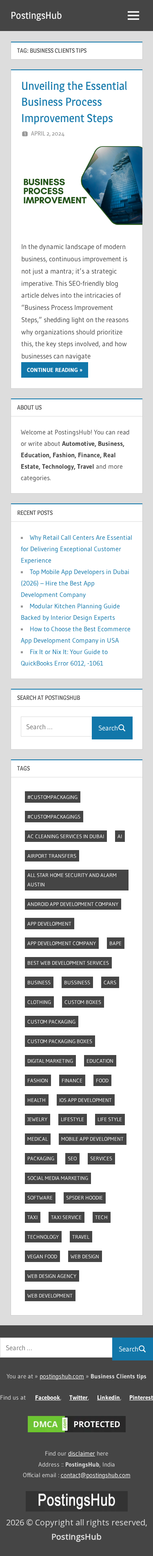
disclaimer (81, 1453)
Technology (43, 1236)
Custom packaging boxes (59, 1041)
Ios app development (85, 1100)
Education (99, 1060)
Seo (72, 1158)
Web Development (50, 1295)
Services (101, 1158)
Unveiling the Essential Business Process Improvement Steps (74, 102)
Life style (110, 1119)
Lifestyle (72, 1119)
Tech (101, 1217)
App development (49, 923)
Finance (72, 1080)
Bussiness (77, 982)
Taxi (32, 1217)
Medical (37, 1138)
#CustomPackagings (53, 816)
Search (108, 727)
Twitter (78, 1397)
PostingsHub (36, 15)
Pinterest (141, 1397)
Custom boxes (82, 1002)
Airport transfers (51, 856)
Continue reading (52, 370)
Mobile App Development (92, 1138)
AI (120, 836)
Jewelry (37, 1119)
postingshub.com (62, 1376)
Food (102, 1080)
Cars (110, 982)
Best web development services (68, 962)
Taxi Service (66, 1217)
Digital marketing (50, 1060)
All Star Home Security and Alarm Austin (72, 880)
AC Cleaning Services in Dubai (65, 836)
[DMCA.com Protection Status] (77, 1432)
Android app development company (72, 904)
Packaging (40, 1158)
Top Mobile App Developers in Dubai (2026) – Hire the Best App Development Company (75, 583)
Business (39, 982)
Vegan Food (42, 1256)
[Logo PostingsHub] (77, 1509)
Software (40, 1197)
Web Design (85, 1256)
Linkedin (108, 1397)
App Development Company (61, 943)
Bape (115, 943)
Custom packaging (51, 1021)
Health (36, 1100)
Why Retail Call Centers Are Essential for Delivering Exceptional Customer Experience (76, 548)
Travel (80, 1236)
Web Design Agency (51, 1276)
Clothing (39, 1002)
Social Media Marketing (57, 1178)
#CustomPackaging (52, 797)
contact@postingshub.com (96, 1475)
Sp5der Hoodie (84, 1197)
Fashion (37, 1080)
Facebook (47, 1397)
